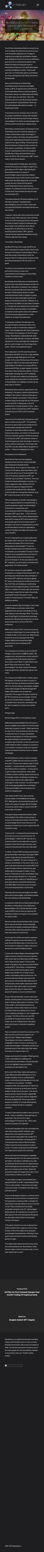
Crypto (22, 17)
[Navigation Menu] (38, 5)
